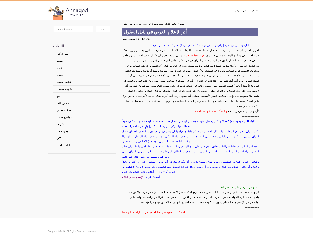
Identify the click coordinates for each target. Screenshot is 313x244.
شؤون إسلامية (64, 82)
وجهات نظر (62, 131)
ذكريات (60, 124)
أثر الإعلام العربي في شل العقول (136, 23)
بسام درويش (128, 38)
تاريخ (58, 96)
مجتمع (59, 74)
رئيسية (235, 10)
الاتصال (255, 10)
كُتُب (58, 138)
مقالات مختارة (63, 110)
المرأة (59, 67)
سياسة (60, 60)
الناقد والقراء (63, 145)
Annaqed (88, 12)
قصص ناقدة (62, 103)
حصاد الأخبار (62, 53)
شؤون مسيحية (64, 89)
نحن (245, 10)
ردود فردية (158, 23)
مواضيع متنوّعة (64, 117)
